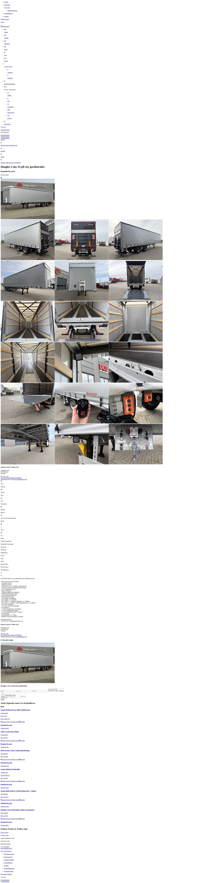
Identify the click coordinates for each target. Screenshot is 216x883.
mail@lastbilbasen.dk (6, 848)
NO (6, 26)
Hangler (3, 151)
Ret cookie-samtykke (6, 874)
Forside (3, 139)
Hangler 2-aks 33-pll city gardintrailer (11, 162)
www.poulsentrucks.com (20, 479)
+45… (5, 476)
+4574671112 (6, 478)
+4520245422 (16, 478)
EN (4, 26)
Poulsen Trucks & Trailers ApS (9, 145)
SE (7, 26)
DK (2, 26)
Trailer (2, 157)
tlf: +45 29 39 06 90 (6, 851)
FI (8, 26)
